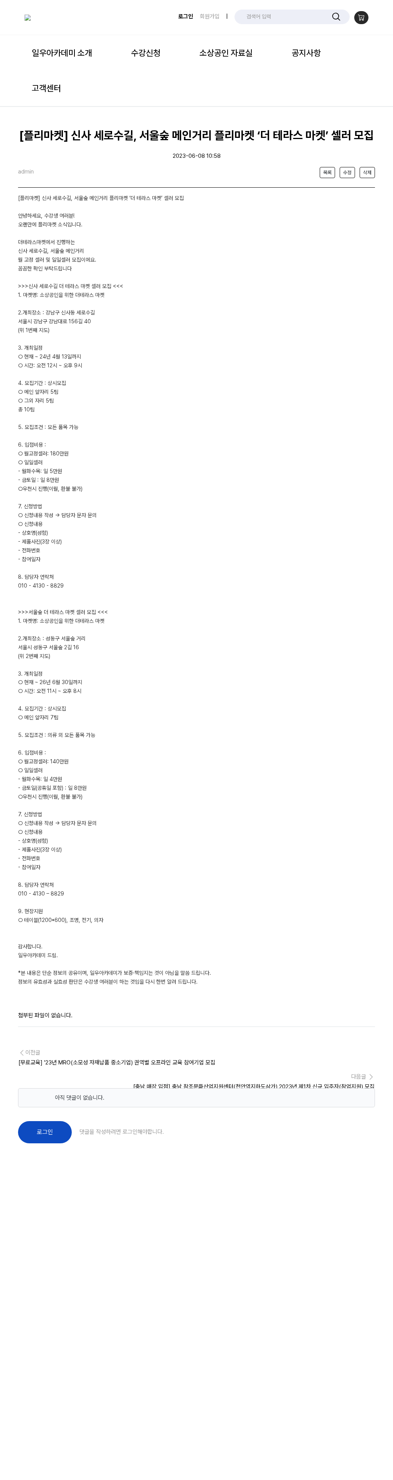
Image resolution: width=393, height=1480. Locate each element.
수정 (347, 172)
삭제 (367, 172)
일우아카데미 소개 (62, 53)
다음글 (254, 1082)
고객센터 (46, 88)
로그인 (185, 16)
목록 (327, 172)
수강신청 (145, 53)
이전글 (116, 1057)
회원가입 (210, 16)
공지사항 (306, 53)
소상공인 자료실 (226, 53)
